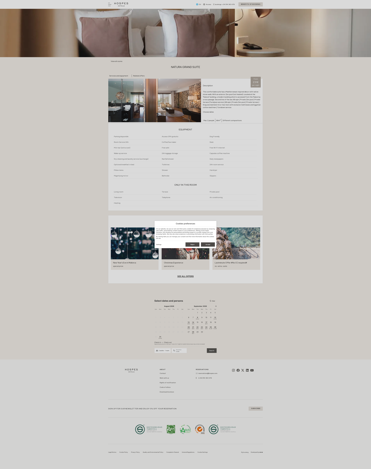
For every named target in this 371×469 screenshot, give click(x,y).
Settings (158, 244)
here (164, 236)
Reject (192, 244)
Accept (208, 244)
